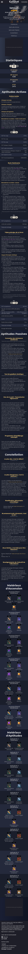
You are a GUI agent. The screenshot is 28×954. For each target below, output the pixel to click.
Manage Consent (6, 949)
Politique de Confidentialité (9, 945)
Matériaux (14, 35)
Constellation (14, 33)
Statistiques (14, 24)
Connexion (24, 2)
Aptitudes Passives (14, 30)
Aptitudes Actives (14, 27)
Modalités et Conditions (8, 947)
